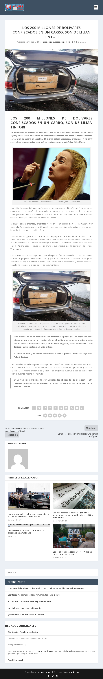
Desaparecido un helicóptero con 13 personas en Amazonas (26, 531)
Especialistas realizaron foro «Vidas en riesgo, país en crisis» (72, 553)
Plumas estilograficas (46, 651)
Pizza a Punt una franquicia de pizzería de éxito (30, 601)
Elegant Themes (44, 672)
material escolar (66, 651)
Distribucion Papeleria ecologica (23, 632)
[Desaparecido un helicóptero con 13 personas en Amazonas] (29, 525)
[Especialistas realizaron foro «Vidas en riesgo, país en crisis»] (74, 536)
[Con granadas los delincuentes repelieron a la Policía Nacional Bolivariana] (29, 496)
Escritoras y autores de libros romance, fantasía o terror (34, 595)
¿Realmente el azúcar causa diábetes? (26, 614)
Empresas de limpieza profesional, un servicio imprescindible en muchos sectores (46, 588)
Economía (47, 42)
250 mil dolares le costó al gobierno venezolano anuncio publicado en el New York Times (73, 515)
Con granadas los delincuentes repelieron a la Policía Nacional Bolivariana (28, 515)
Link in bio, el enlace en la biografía (24, 608)
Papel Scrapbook (15, 660)
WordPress (74, 672)
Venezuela (65, 42)
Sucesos (56, 42)
